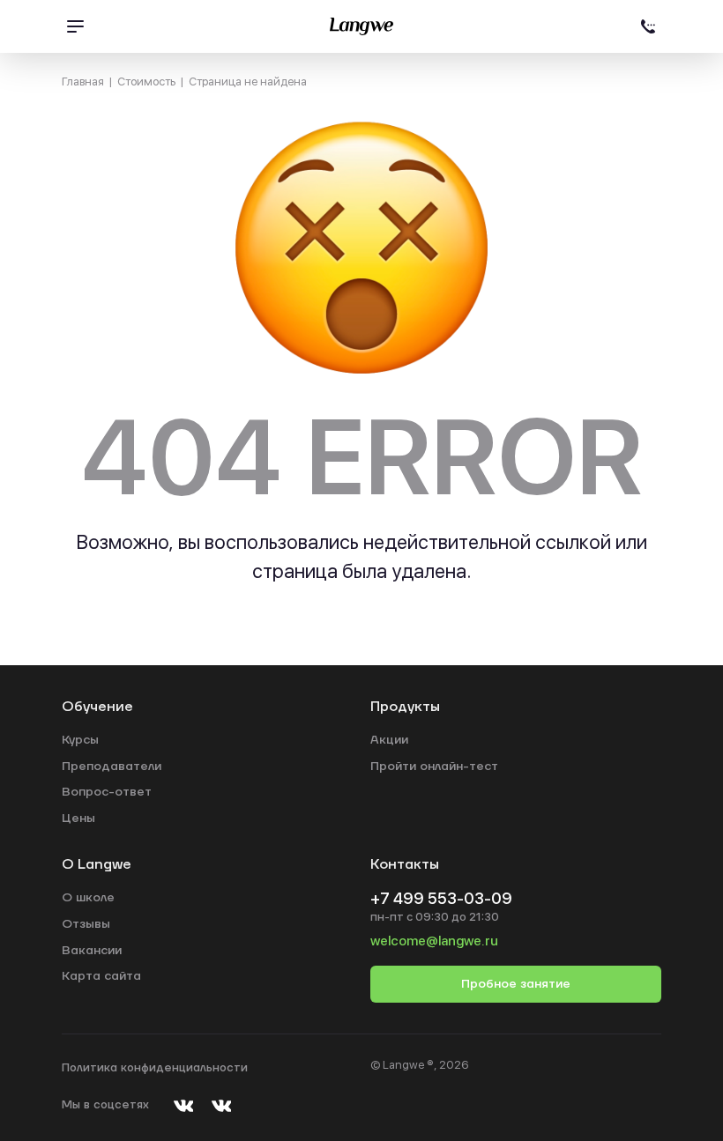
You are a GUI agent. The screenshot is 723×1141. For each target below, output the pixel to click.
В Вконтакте (183, 1105)
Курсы (80, 740)
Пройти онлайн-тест (434, 766)
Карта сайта (101, 976)
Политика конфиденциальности (155, 1068)
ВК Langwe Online (221, 1105)
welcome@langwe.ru (434, 941)
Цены (78, 818)
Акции (389, 740)
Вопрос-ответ (107, 792)
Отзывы (86, 924)
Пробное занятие (515, 984)
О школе (88, 898)
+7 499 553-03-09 (648, 26)
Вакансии (92, 951)
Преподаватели (111, 766)
